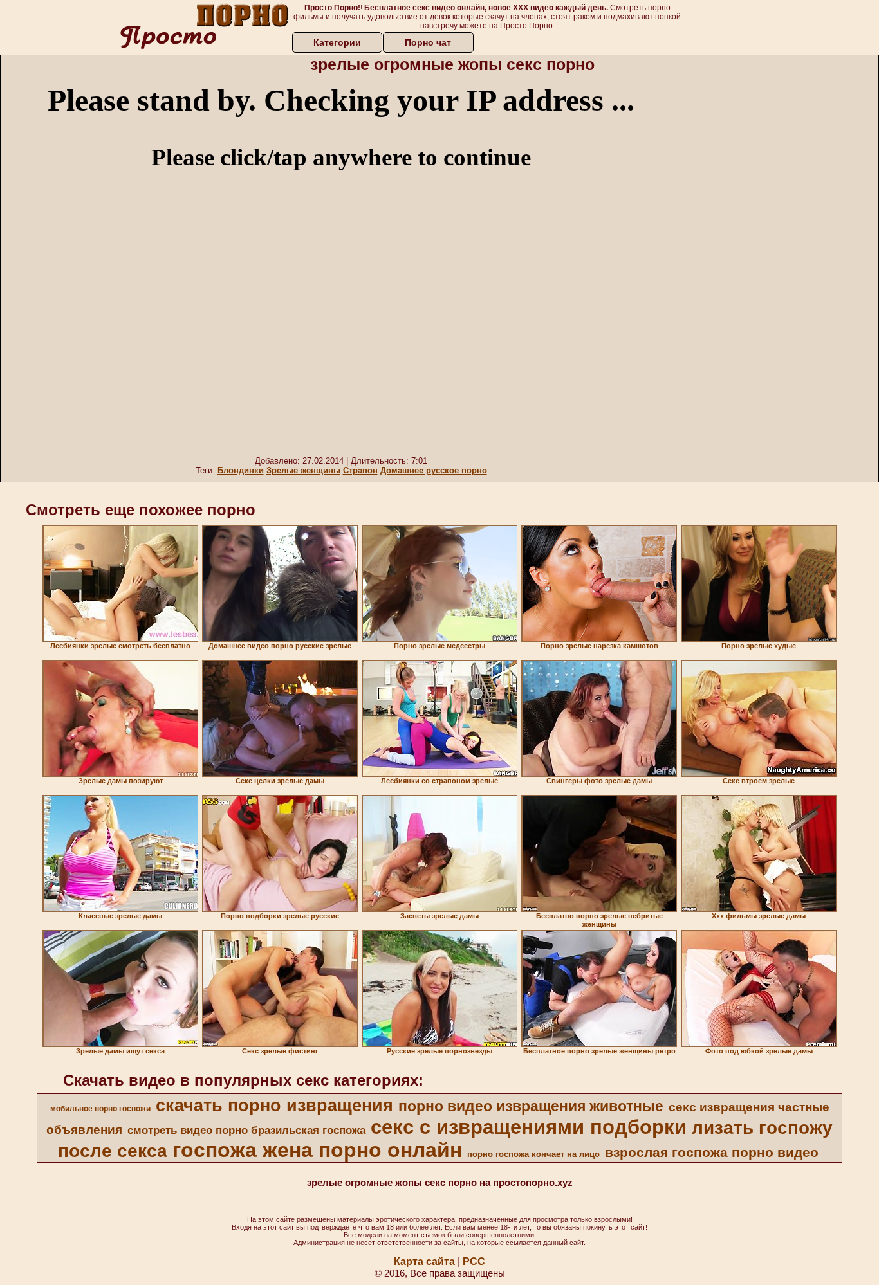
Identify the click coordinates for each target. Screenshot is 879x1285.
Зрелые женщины (303, 470)
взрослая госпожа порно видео (712, 1152)
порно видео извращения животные (530, 1106)
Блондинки (240, 470)
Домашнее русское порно (433, 470)
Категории (337, 42)
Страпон (360, 470)
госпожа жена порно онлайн (317, 1150)
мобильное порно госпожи (100, 1108)
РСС (474, 1261)
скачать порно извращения (274, 1105)
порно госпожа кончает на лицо (533, 1154)
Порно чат (428, 42)
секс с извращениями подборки (529, 1127)
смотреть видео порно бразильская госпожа (246, 1130)
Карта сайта (424, 1261)
